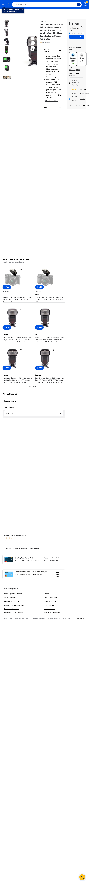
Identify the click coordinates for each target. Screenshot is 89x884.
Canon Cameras (49, 609)
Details (82, 99)
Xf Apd (46, 594)
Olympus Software (50, 601)
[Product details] (62, 401)
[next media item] (32, 49)
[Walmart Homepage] (8, 4)
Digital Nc (43, 21)
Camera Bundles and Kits (52, 612)
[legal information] (82, 27)
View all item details (51, 101)
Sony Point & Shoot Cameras (13, 612)
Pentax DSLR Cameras (11, 609)
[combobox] (47, 4)
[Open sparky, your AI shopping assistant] (82, 877)
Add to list (78, 105)
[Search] (79, 4)
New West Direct (77, 85)
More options (72, 75)
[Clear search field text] (76, 4)
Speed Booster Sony (10, 597)
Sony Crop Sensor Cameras (13, 594)
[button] (28, 51)
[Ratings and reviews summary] (62, 534)
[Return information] (83, 33)
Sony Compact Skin (50, 597)
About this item (10, 394)
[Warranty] (60, 413)
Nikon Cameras (49, 605)
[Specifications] (62, 407)
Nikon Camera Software (12, 601)
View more (32, 386)
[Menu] (3, 4)
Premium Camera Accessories (14, 605)
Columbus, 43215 (74, 70)
